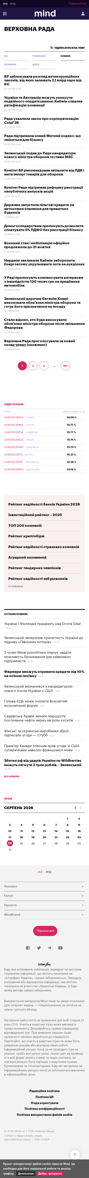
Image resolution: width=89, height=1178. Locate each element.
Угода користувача (44, 1103)
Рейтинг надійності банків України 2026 (44, 504)
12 (32, 831)
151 (65, 366)
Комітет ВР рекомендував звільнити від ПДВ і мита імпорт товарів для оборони (44, 172)
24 (10, 843)
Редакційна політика (44, 1091)
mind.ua (71, 1005)
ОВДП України (14, 404)
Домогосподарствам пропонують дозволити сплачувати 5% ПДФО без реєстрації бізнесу (44, 228)
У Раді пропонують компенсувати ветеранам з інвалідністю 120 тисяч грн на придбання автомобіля (43, 281)
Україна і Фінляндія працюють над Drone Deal (42, 624)
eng (13, 3)
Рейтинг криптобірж (26, 536)
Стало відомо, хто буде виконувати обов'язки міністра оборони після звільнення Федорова (44, 323)
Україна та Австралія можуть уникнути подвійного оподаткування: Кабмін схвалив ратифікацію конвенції (43, 101)
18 (21, 837)
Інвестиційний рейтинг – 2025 (35, 515)
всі (6, 56)
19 (33, 837)
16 (79, 831)
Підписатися (77, 3)
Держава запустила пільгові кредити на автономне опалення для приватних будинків (39, 208)
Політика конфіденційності (45, 1108)
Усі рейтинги (15, 587)
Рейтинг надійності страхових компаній (43, 547)
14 (56, 831)
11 (21, 831)
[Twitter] (39, 948)
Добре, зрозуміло (50, 1173)
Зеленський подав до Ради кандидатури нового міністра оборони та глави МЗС (40, 155)
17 (9, 837)
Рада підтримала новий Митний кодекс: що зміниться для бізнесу (42, 138)
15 (67, 831)
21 (56, 837)
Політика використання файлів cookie (44, 1114)
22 (67, 837)
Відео (35, 65)
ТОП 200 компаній (25, 525)
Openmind (10, 65)
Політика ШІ (45, 1097)
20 (44, 837)
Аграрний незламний (27, 557)
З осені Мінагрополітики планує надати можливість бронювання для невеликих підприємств (37, 657)
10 (10, 831)
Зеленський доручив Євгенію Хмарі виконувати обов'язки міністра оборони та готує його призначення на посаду (42, 302)
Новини (65, 56)
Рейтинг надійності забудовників (38, 579)
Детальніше (26, 1173)
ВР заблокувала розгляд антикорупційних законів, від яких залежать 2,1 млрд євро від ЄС (43, 80)
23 (79, 837)
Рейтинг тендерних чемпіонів (34, 568)
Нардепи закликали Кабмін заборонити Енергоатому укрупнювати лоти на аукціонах (44, 262)
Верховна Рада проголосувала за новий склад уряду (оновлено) (39, 343)
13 (44, 831)
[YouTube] (60, 948)
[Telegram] (49, 948)
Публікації (39, 56)
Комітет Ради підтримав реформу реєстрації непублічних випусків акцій (43, 189)
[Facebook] (28, 948)
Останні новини (16, 614)
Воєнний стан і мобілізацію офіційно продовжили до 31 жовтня (37, 245)
